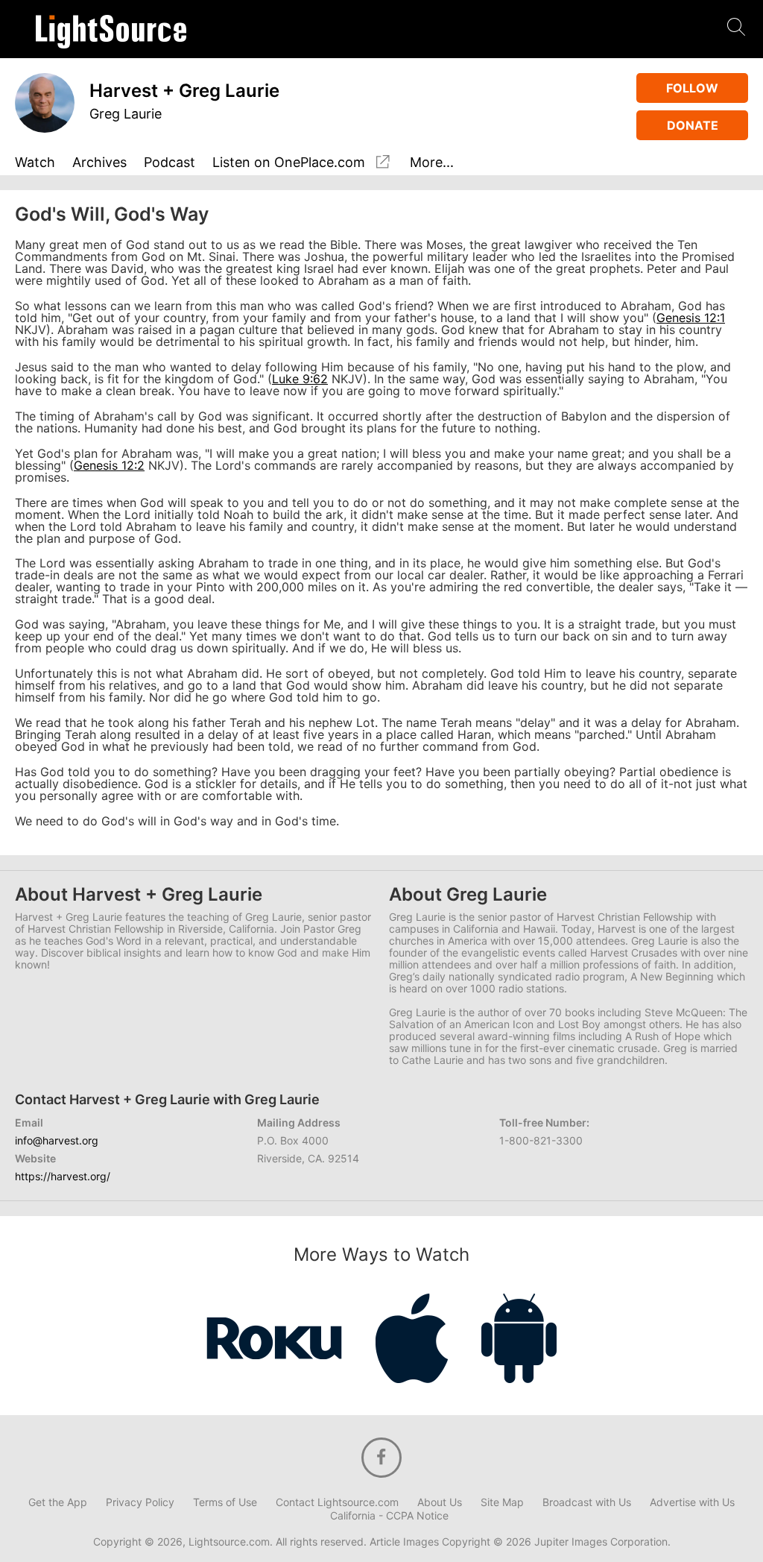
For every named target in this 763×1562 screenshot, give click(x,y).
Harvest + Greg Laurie (184, 90)
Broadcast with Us (586, 1502)
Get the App (57, 1502)
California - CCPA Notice (389, 1516)
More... (432, 163)
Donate (692, 125)
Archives (99, 163)
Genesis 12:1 (690, 317)
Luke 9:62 (300, 378)
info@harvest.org (56, 1140)
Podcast (169, 163)
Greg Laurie (125, 114)
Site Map (502, 1502)
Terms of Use (225, 1502)
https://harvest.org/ (62, 1176)
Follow (692, 88)
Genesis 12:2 (109, 465)
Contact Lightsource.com (337, 1502)
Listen (288, 162)
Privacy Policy (140, 1502)
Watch (35, 163)
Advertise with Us (692, 1502)
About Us (439, 1502)
